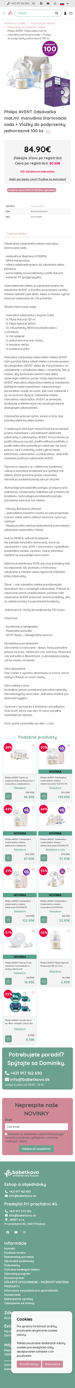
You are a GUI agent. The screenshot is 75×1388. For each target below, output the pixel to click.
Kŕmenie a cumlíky (15, 23)
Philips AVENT (37, 206)
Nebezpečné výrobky (18, 1299)
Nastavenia (52, 1364)
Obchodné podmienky (19, 1261)
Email (8, 1119)
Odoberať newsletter (36, 1149)
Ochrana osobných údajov (22, 1269)
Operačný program (17, 1273)
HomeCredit (12, 1294)
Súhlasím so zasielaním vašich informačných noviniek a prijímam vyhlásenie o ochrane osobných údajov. (34, 1137)
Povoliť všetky (29, 1364)
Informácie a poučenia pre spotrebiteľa (31, 1290)
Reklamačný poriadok (19, 1257)
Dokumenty (12, 1265)
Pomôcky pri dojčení (43, 23)
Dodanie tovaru (15, 1252)
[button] (4, 13)
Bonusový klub (14, 1278)
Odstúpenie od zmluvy (19, 1303)
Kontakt (9, 1248)
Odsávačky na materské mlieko (26, 27)
